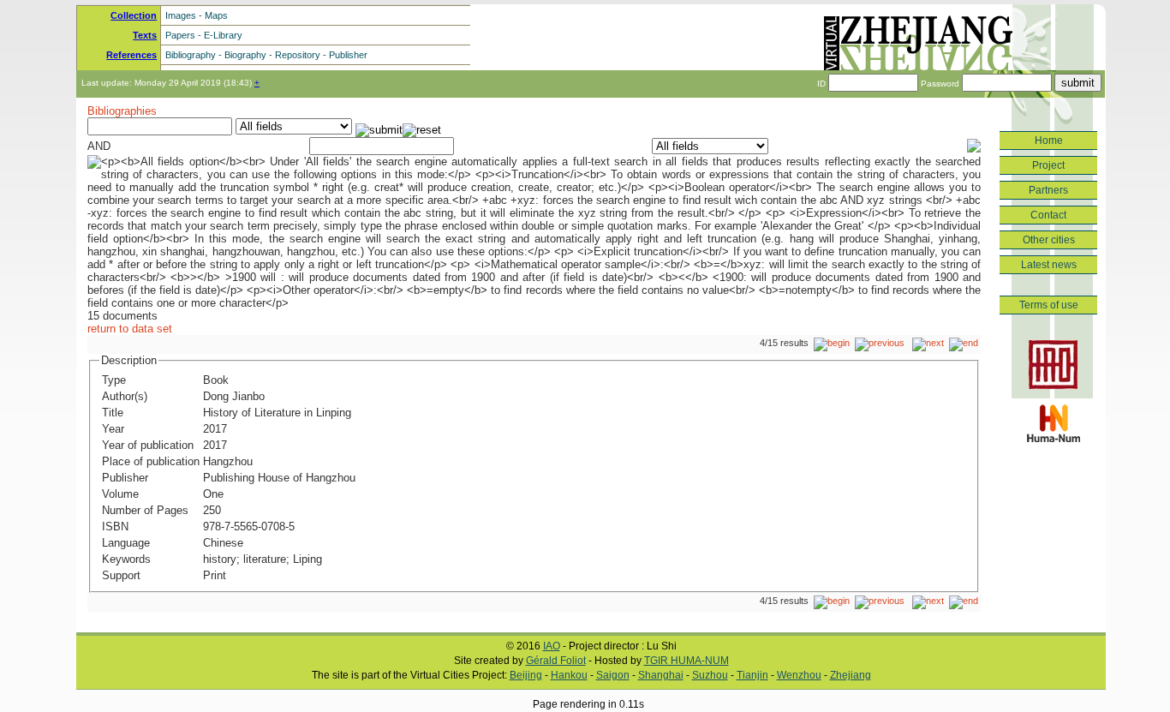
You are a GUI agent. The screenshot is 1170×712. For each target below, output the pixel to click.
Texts (145, 35)
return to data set (129, 328)
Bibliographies (122, 111)
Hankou (569, 675)
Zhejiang (850, 675)
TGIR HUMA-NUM (686, 661)
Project (1048, 165)
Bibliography (190, 55)
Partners (1048, 190)
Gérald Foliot (556, 661)
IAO (551, 646)
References (131, 55)
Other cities (1049, 240)
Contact (1048, 215)
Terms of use (1048, 305)
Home (1049, 141)
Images (180, 15)
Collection (133, 15)
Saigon (613, 675)
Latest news (1049, 265)
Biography (245, 55)
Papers (180, 35)
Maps (216, 15)
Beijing (526, 675)
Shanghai (660, 675)
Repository (297, 55)
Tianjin (752, 675)
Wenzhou (799, 675)
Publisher (348, 55)
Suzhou (710, 675)
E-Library (223, 35)
